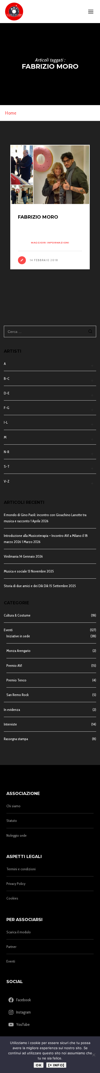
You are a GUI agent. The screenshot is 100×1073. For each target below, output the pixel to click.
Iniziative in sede (18, 636)
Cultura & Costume (17, 615)
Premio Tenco (16, 680)
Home (11, 113)
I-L (6, 422)
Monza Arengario (18, 650)
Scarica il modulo (18, 932)
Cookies (12, 898)
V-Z (6, 481)
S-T (6, 466)
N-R (6, 451)
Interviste (10, 724)
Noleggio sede (16, 835)
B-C (6, 378)
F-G (6, 407)
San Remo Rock (17, 694)
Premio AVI (14, 665)
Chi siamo (13, 806)
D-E (6, 393)
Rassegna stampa (16, 739)
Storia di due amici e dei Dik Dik (26, 586)
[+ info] (56, 1065)
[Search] (90, 332)
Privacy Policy (15, 883)
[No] (93, 1054)
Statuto (11, 820)
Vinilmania (11, 556)
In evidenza (12, 709)
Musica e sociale (15, 571)
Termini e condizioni (21, 869)
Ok (39, 1065)
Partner (11, 946)
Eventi (8, 630)
